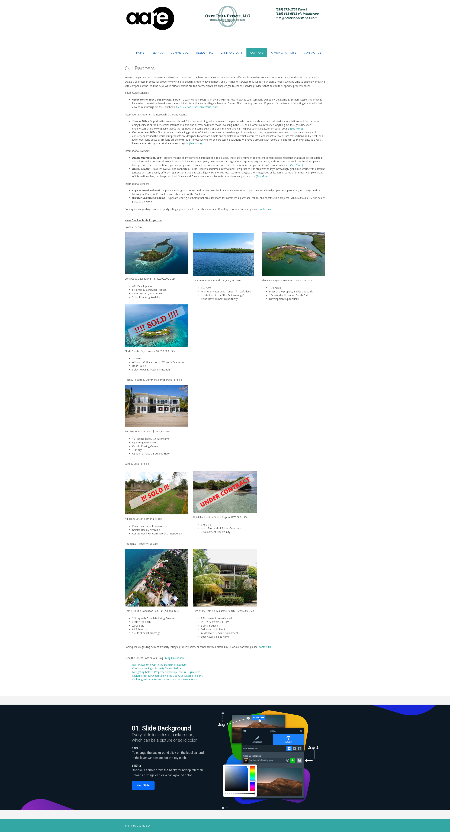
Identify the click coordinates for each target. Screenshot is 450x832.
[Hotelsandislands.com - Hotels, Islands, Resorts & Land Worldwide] (225, 20)
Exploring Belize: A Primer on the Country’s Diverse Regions (166, 679)
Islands (157, 52)
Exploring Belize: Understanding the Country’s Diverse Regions (167, 675)
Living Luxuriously (174, 658)
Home (140, 52)
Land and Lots (232, 52)
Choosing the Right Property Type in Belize (156, 668)
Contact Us (312, 52)
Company (256, 52)
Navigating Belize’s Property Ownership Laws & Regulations (166, 672)
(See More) (296, 128)
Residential (204, 52)
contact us (265, 209)
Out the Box (143, 825)
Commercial (180, 52)
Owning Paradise (283, 52)
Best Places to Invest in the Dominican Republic (159, 664)
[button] (143, 785)
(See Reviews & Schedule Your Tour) (197, 107)
